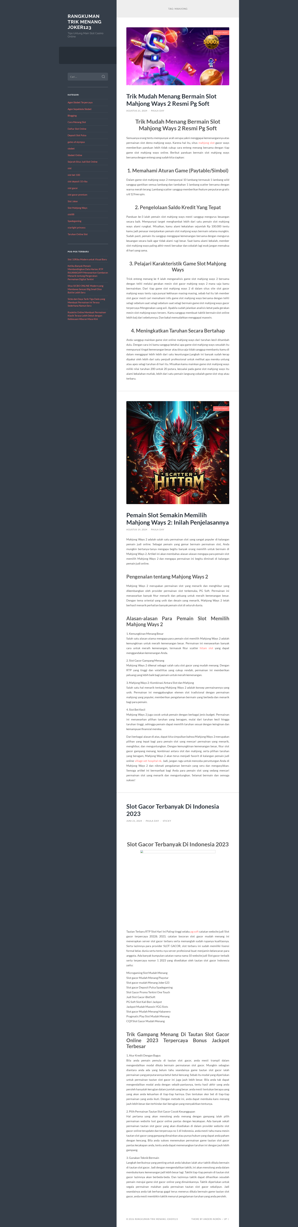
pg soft (194, 931)
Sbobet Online (75, 155)
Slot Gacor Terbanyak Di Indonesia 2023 (172, 810)
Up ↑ (226, 1219)
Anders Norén (212, 1219)
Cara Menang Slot (77, 122)
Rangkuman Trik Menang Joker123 (85, 22)
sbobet (71, 148)
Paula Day (157, 110)
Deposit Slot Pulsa (77, 135)
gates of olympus (76, 142)
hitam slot (206, 648)
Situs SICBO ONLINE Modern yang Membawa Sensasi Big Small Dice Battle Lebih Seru (85, 289)
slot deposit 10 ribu (77, 181)
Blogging (72, 115)
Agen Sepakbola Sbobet (80, 109)
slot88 (71, 214)
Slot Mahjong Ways (77, 207)
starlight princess (77, 227)
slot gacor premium (77, 194)
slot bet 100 (74, 174)
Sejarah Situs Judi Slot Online (82, 161)
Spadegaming (74, 221)
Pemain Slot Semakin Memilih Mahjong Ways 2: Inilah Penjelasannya (177, 518)
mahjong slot (207, 142)
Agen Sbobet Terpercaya (80, 102)
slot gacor (73, 188)
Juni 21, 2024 (134, 821)
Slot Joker (73, 201)
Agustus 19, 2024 (136, 529)
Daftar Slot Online (77, 128)
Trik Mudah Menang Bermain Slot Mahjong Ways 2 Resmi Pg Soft (171, 99)
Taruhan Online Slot (78, 234)
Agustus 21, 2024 (136, 110)
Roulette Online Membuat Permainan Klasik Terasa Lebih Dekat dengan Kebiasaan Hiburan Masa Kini (87, 315)
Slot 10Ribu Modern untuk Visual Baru (87, 259)
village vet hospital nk (148, 761)
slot (70, 168)
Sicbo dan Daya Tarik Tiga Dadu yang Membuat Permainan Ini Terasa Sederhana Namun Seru (86, 302)
